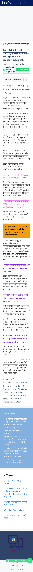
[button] (20, 3)
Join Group (23, 70)
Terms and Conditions (13, 566)
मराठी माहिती (11, 379)
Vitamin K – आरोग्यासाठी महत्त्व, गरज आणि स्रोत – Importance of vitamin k (14, 398)
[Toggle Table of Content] (24, 79)
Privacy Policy (20, 563)
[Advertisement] (16, 22)
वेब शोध (6, 3)
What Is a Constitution (14, 510)
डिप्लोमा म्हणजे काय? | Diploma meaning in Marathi (13, 431)
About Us (11, 563)
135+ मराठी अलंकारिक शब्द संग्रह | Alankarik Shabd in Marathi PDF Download (15, 422)
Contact (24, 566)
